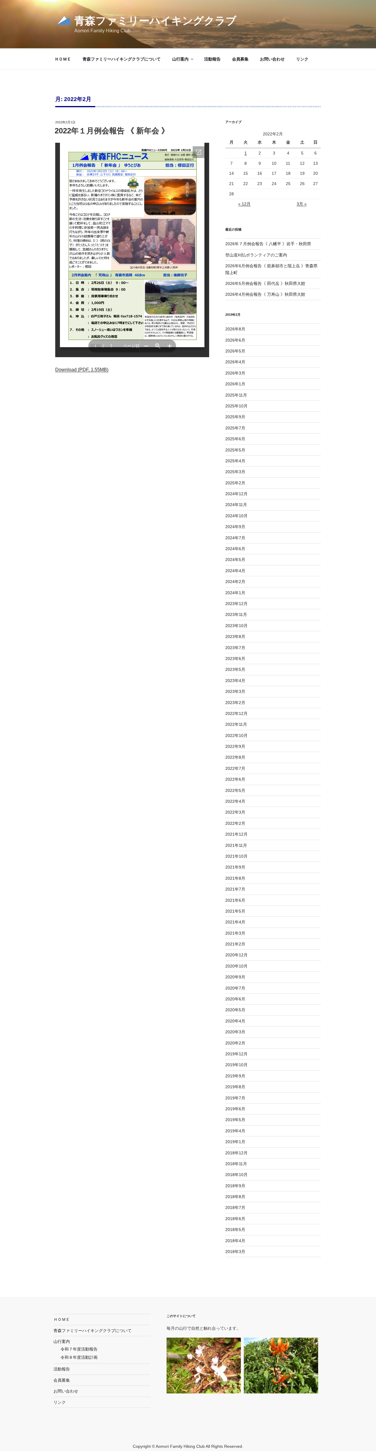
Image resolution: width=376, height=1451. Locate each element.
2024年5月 (235, 559)
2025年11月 (236, 395)
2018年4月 (235, 1240)
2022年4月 (235, 801)
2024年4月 (235, 570)
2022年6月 (235, 779)
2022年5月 (235, 790)
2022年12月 (236, 713)
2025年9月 (235, 416)
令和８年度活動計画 (79, 1357)
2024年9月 (235, 526)
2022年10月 (236, 735)
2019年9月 (235, 1076)
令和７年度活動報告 (79, 1349)
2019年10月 (236, 1064)
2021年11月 (236, 845)
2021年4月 (235, 922)
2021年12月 (236, 834)
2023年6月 (235, 658)
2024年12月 (236, 493)
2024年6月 (235, 548)
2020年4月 (235, 1021)
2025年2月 (235, 483)
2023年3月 (235, 691)
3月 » (302, 203)
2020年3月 (235, 1032)
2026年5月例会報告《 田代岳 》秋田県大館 (265, 283)
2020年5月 (235, 1009)
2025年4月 (235, 461)
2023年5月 (235, 669)
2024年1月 (235, 592)
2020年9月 (235, 977)
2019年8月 (235, 1086)
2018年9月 (235, 1185)
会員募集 (240, 59)
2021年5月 (235, 911)
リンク (302, 59)
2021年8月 (235, 878)
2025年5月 (235, 450)
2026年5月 (235, 351)
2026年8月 (235, 329)
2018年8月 (235, 1196)
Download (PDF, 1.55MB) (81, 369)
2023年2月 (235, 702)
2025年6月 (235, 438)
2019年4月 (235, 1130)
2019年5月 (235, 1119)
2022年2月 (235, 823)
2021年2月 (235, 944)
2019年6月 (235, 1108)
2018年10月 (236, 1174)
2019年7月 (235, 1098)
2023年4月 (235, 680)
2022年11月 (236, 724)
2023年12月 (236, 603)
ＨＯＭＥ (63, 59)
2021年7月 (235, 889)
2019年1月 (235, 1141)
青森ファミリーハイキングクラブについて (122, 59)
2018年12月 (236, 1153)
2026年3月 (235, 373)
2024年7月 (235, 537)
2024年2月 (235, 581)
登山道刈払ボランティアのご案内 (256, 255)
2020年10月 (236, 966)
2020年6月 (235, 999)
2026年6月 (235, 340)
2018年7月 (235, 1207)
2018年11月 (236, 1163)
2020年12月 (236, 955)
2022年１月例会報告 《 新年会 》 (112, 130)
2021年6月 (235, 900)
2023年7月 (235, 647)
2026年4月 (235, 362)
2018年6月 (235, 1218)
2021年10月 (236, 856)
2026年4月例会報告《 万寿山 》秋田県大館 (265, 294)
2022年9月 (235, 746)
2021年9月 (235, 867)
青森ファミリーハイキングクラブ (155, 21)
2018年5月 (235, 1229)
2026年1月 (235, 384)
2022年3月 (235, 812)
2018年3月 (235, 1251)
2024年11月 (236, 504)
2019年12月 (236, 1054)
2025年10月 (236, 406)
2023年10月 (236, 625)
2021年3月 (235, 933)
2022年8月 (235, 757)
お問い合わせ (272, 59)
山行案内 (180, 59)
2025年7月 (235, 428)
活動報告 (212, 59)
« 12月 (244, 203)
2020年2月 (235, 1043)
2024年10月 (236, 515)
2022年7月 (235, 768)
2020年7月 (235, 988)
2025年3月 (235, 471)
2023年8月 (235, 636)
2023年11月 (236, 614)
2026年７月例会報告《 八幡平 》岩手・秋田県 (268, 243)
